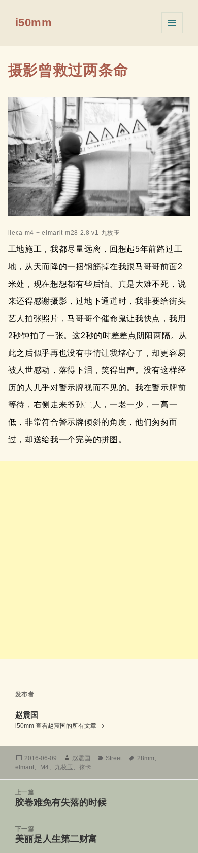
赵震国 (81, 758)
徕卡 (85, 767)
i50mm (33, 22)
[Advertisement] (99, 560)
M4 (44, 767)
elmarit (24, 767)
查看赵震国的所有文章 (67, 725)
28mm (145, 758)
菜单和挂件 (172, 22)
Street (114, 758)
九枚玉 (64, 767)
